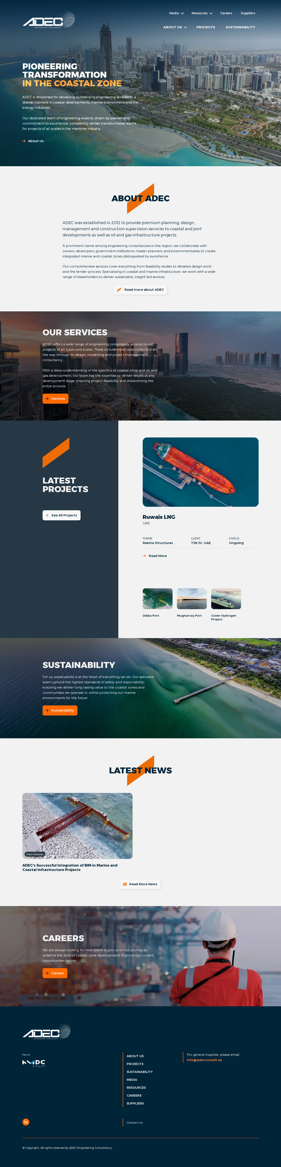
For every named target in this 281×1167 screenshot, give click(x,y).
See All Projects (64, 515)
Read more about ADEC (144, 289)
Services (58, 398)
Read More (158, 556)
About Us (35, 141)
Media (132, 1080)
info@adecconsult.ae (204, 1060)
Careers (226, 13)
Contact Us (134, 1122)
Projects (205, 27)
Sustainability (240, 27)
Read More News (143, 884)
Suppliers (248, 13)
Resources (136, 1088)
